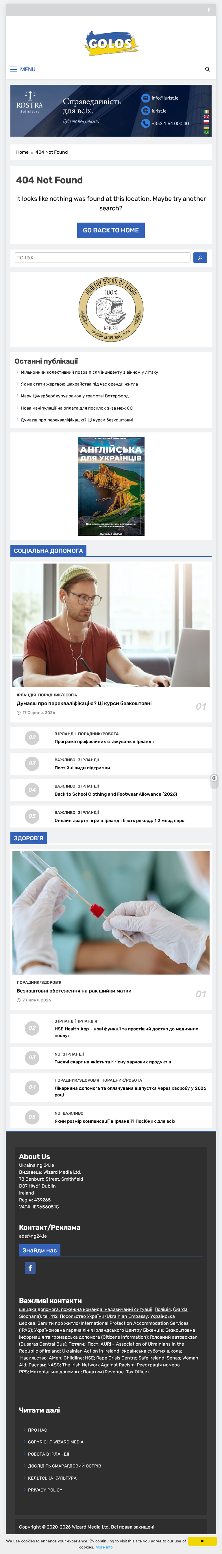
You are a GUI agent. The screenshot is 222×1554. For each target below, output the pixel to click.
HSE (89, 1358)
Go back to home (111, 230)
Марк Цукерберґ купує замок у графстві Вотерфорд (75, 396)
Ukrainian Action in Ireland (90, 1351)
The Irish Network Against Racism (98, 1365)
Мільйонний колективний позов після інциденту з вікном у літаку (89, 372)
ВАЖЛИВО (65, 759)
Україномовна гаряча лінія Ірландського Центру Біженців (98, 1330)
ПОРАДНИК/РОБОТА (98, 733)
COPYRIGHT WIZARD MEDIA (56, 1442)
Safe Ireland (151, 1358)
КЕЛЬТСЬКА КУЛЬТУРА (52, 1478)
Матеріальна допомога (55, 1372)
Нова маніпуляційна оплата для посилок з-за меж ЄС (77, 408)
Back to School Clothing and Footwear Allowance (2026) (116, 794)
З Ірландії (65, 733)
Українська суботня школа (151, 1351)
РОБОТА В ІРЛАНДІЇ (48, 1454)
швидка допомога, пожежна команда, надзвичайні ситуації (85, 1309)
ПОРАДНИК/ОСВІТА (57, 695)
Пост (93, 1344)
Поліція (163, 1309)
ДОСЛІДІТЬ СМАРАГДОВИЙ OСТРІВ (64, 1466)
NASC (53, 1365)
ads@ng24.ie (33, 1236)
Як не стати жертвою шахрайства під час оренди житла (79, 384)
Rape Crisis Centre (116, 1358)
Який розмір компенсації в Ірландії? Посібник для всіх (115, 1121)
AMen (55, 1358)
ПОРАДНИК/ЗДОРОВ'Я (39, 982)
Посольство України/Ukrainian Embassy (104, 1316)
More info (104, 1547)
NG (57, 1054)
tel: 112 (50, 1316)
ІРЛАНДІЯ (26, 695)
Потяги (76, 1344)
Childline (73, 1358)
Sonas (173, 1358)
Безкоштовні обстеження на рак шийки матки (74, 991)
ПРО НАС (37, 1430)
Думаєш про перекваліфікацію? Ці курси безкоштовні (77, 420)
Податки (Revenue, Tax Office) (116, 1372)
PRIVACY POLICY (45, 1490)
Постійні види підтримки (82, 767)
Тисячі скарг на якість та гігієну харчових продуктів (113, 1062)
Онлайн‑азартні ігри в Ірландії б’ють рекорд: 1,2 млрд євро (119, 820)
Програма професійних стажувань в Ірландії (104, 741)
